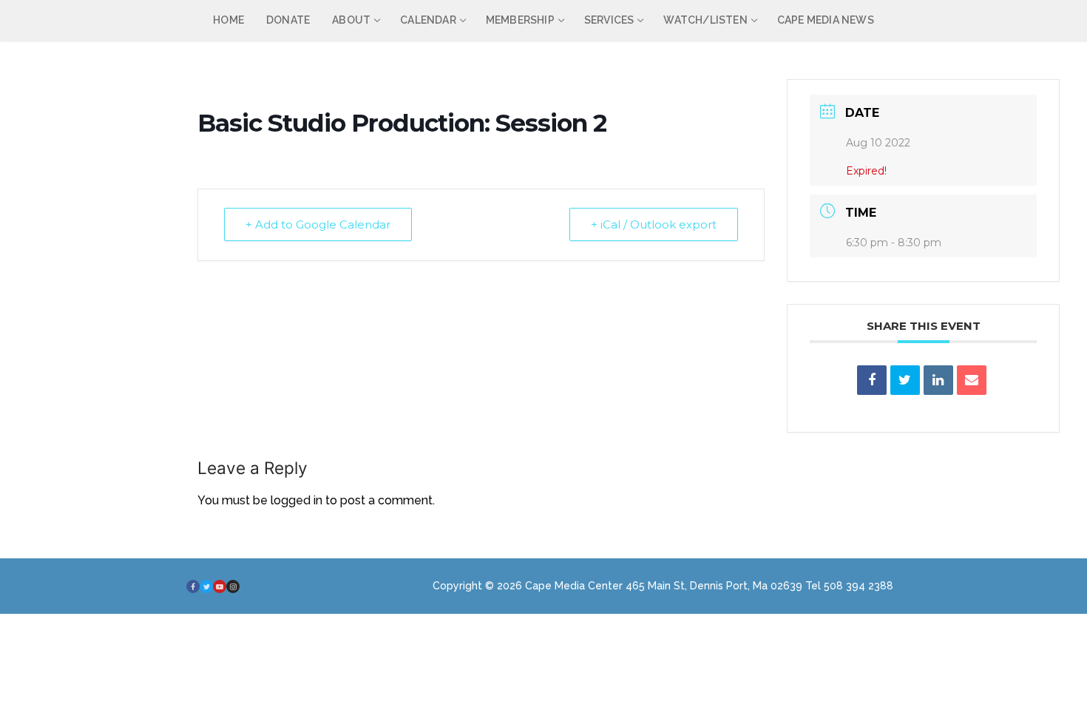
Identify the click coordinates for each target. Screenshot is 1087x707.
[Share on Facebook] (872, 380)
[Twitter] (206, 586)
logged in (296, 500)
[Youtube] (219, 586)
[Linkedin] (938, 380)
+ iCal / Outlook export (654, 224)
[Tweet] (905, 380)
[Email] (971, 380)
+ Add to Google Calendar (317, 224)
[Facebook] (193, 586)
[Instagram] (233, 586)
